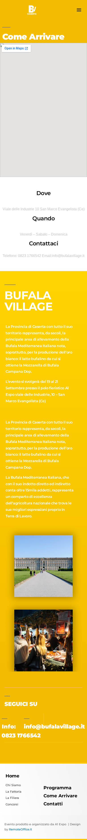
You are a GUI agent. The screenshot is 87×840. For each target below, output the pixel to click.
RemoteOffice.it (20, 829)
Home (12, 776)
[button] (79, 10)
